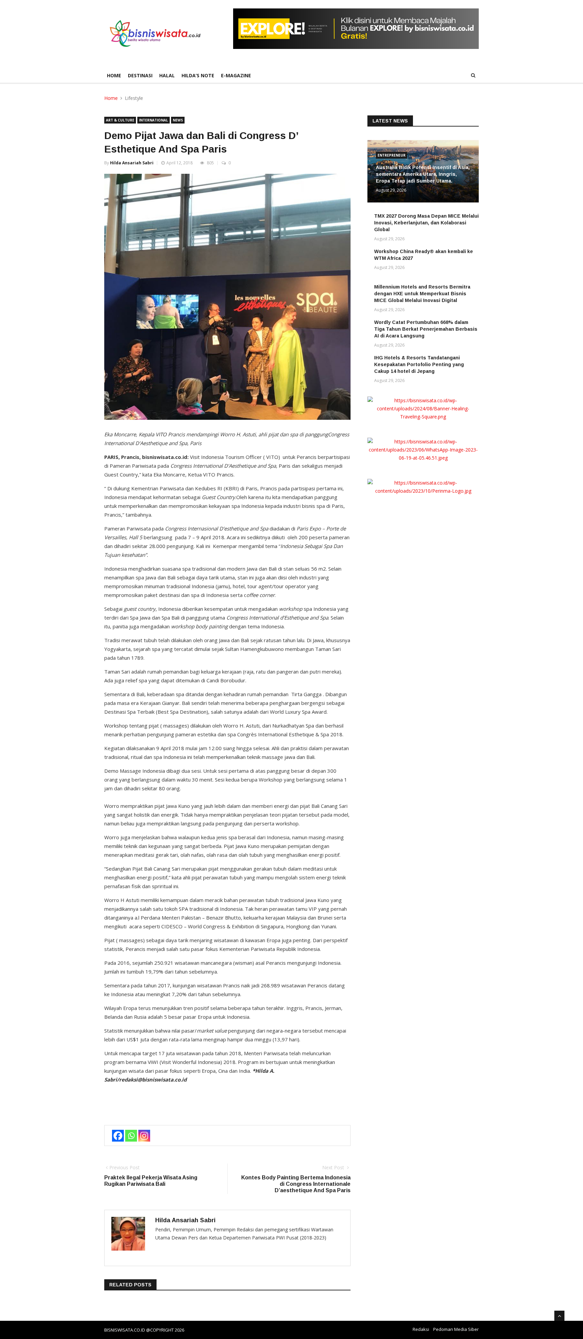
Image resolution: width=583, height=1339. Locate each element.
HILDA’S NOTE (198, 75)
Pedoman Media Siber (456, 1329)
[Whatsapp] (131, 1136)
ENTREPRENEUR (392, 155)
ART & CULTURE (120, 120)
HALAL (167, 75)
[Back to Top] (559, 1316)
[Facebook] (118, 1136)
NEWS (178, 120)
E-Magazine (236, 75)
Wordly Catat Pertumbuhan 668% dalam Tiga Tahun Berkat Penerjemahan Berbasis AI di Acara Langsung (425, 329)
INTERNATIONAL (153, 120)
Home (114, 75)
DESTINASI (140, 75)
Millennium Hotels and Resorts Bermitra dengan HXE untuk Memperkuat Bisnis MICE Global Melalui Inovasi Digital (422, 293)
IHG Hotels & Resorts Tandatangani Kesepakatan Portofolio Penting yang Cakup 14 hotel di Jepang (419, 364)
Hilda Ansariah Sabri (132, 163)
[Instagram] (144, 1136)
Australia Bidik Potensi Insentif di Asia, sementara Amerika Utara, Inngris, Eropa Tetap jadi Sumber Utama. (423, 174)
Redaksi (421, 1329)
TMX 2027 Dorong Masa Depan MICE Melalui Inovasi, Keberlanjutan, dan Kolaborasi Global (426, 222)
